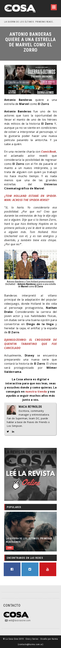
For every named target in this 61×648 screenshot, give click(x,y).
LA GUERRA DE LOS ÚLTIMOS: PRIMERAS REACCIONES (29, 540)
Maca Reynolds (30, 406)
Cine (10, 548)
